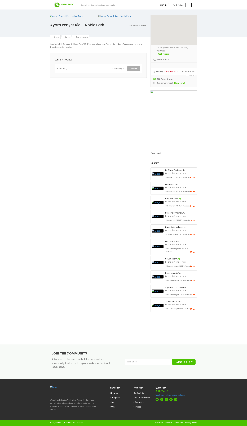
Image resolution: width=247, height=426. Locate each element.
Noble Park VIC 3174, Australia (178, 177)
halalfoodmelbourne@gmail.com (170, 395)
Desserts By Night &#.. (175, 213)
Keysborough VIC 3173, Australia (179, 266)
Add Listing (178, 5)
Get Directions (163, 54)
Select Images (118, 68)
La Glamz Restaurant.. (175, 170)
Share (56, 37)
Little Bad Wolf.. (172, 198)
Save (67, 37)
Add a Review (81, 37)
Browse (134, 68)
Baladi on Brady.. (172, 241)
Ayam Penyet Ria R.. (174, 301)
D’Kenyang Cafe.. (173, 273)
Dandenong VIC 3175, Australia (179, 280)
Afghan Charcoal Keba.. (175, 287)
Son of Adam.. (171, 259)
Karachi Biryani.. (172, 184)
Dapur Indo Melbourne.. (175, 227)
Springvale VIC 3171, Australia (178, 220)
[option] (74, 16)
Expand (191, 75)
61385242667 (163, 59)
